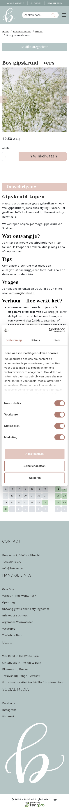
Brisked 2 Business (15, 615)
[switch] (59, 414)
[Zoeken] (53, 15)
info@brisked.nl (13, 568)
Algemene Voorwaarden (17, 622)
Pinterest (8, 716)
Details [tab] (35, 340)
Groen (39, 31)
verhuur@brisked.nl (22, 293)
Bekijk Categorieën (34, 47)
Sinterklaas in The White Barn (21, 662)
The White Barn (12, 635)
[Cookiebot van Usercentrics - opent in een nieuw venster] (49, 330)
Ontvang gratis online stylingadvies (25, 609)
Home (5, 31)
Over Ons (8, 589)
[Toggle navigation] (64, 15)
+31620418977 (12, 561)
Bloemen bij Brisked (15, 669)
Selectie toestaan (34, 465)
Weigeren (35, 477)
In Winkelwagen (43, 156)
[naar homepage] (9, 15)
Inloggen (36, 3)
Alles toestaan (34, 453)
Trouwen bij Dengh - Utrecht (21, 676)
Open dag (8, 602)
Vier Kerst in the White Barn (20, 656)
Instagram (9, 710)
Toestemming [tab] (13, 340)
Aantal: (6, 148)
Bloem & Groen (22, 31)
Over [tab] (57, 340)
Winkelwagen (15, 3)
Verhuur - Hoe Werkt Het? (19, 595)
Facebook (8, 703)
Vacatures (8, 628)
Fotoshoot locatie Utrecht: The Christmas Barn (32, 682)
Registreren (54, 3)
